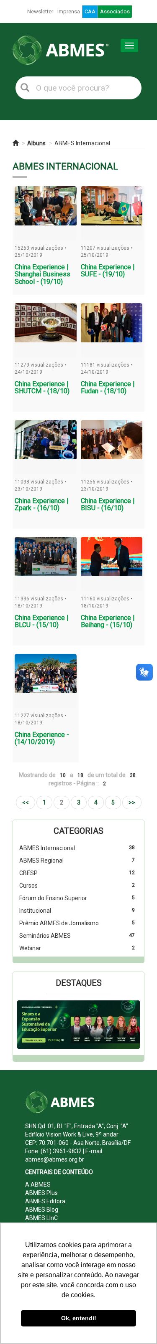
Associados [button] (115, 11)
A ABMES (38, 1184)
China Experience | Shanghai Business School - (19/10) (42, 274)
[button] (26, 1024)
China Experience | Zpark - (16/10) (42, 504)
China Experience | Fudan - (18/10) (108, 387)
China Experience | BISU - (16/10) (108, 504)
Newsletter (40, 11)
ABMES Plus (41, 1193)
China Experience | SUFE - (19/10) (108, 270)
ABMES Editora (45, 1201)
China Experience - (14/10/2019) (42, 738)
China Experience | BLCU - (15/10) (42, 621)
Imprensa (68, 11)
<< (25, 802)
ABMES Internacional (82, 143)
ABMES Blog (41, 1209)
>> (132, 802)
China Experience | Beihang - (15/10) (108, 621)
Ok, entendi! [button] (78, 1318)
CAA (90, 11)
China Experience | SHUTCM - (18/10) (42, 387)
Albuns (36, 143)
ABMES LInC (41, 1218)
